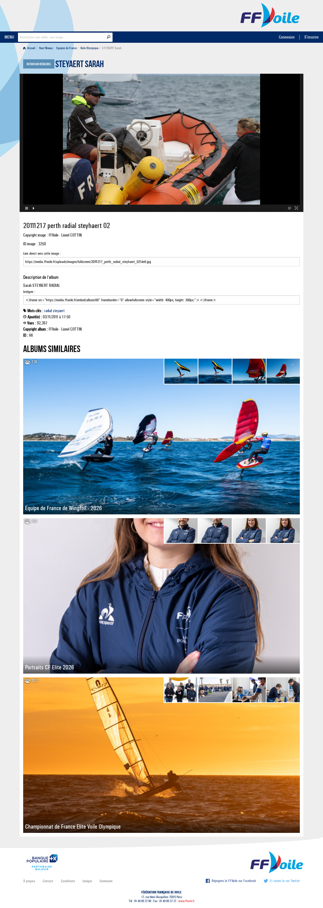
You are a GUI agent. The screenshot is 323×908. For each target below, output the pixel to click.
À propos (29, 881)
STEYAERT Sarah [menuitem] (112, 48)
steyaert (59, 310)
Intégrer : (29, 291)
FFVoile (270, 14)
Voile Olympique (89, 48)
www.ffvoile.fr (186, 901)
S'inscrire (311, 37)
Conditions (68, 881)
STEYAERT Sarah (79, 65)
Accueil (30, 48)
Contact (48, 881)
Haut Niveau (46, 48)
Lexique (87, 881)
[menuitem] (30, 48)
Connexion (287, 37)
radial (48, 310)
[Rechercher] (108, 36)
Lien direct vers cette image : (42, 253)
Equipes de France (66, 48)
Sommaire (106, 881)
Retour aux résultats (39, 64)
